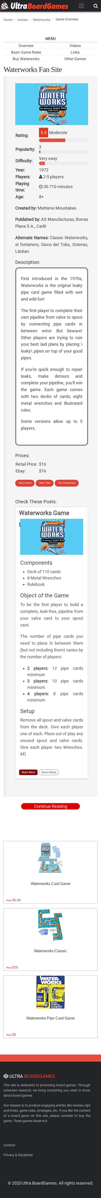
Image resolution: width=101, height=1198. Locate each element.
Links (75, 52)
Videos (75, 46)
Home (8, 20)
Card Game (24, 482)
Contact (9, 1145)
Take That (44, 482)
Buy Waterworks (26, 59)
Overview (26, 46)
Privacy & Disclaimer (18, 1155)
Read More (28, 772)
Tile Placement (67, 482)
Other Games (75, 59)
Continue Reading (50, 806)
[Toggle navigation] (81, 6)
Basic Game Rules (26, 52)
